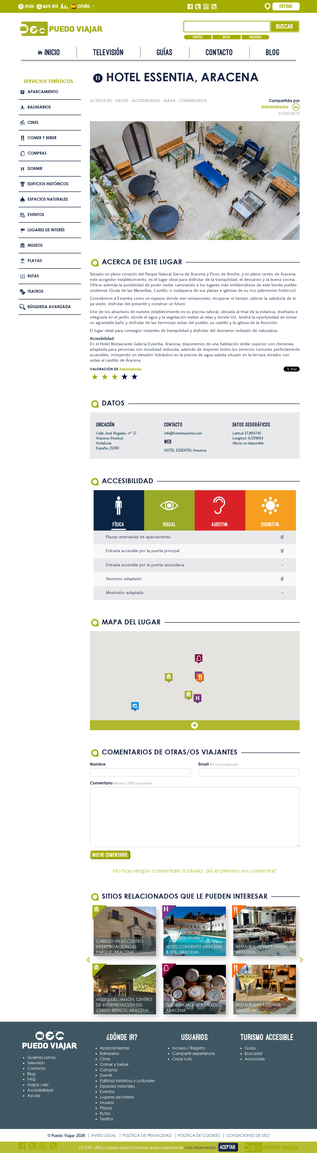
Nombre (98, 764)
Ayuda (29, 6)
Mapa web (50, 6)
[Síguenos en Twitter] (198, 6)
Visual (169, 524)
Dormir (34, 168)
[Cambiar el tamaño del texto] (64, 6)
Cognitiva (270, 524)
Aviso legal (103, 1135)
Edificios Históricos (47, 183)
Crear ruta (182, 1058)
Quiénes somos (41, 1057)
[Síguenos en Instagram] (206, 6)
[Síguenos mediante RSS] (214, 6)
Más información (200, 1147)
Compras (37, 153)
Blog (273, 52)
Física (118, 524)
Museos (35, 245)
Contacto (219, 52)
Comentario (101, 782)
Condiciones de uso (248, 1135)
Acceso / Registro (188, 1048)
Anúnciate (255, 1058)
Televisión (108, 52)
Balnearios (39, 107)
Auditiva (219, 524)
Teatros (35, 291)
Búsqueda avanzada (49, 306)
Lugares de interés (46, 229)
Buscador (254, 1053)
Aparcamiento (42, 91)
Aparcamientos (114, 1048)
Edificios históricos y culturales (127, 1080)
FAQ (31, 1079)
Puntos (198, 37)
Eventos (35, 214)
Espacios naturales (47, 199)
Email (203, 764)
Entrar (286, 6)
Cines (32, 122)
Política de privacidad (147, 1135)
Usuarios (255, 37)
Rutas (226, 37)
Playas (34, 260)
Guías (165, 52)
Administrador (275, 106)
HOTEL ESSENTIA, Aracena (185, 450)
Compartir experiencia (193, 1053)
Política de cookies (199, 1135)
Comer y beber (41, 137)
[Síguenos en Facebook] (190, 6)
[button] (188, 695)
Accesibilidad (40, 1090)
